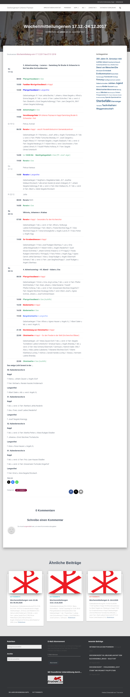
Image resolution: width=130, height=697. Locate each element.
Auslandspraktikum (101, 64)
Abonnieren (53, 663)
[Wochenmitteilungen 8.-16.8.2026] (104, 582)
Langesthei (92, 7)
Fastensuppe (100, 77)
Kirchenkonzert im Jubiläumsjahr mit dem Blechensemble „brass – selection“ (105, 657)
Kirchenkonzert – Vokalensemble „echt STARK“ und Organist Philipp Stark (104, 668)
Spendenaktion (116, 97)
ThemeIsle (119, 692)
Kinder (105, 86)
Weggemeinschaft (105, 109)
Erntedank (107, 71)
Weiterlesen (21, 622)
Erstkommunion (103, 74)
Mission (98, 92)
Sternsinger (116, 101)
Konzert (111, 86)
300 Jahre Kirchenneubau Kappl (105, 2)
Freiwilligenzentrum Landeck (112, 80)
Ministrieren (111, 89)
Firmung (100, 80)
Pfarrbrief (67, 7)
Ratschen (115, 95)
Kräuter (116, 86)
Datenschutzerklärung (108, 7)
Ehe (116, 67)
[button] (78, 7)
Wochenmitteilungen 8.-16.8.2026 (103, 600)
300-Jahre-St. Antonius (106, 59)
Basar (109, 64)
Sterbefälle (103, 101)
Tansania (99, 105)
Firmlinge (115, 77)
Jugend (119, 83)
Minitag (119, 89)
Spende (108, 97)
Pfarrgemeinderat (101, 95)
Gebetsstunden (102, 83)
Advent (105, 62)
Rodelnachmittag (100, 97)
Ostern (117, 92)
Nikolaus (104, 92)
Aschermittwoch (114, 62)
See (83, 7)
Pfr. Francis (110, 95)
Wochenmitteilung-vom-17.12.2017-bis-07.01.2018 (36, 54)
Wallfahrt (112, 105)
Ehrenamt (99, 71)
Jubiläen (111, 83)
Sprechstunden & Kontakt (52, 7)
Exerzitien (114, 74)
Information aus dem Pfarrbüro (101, 647)
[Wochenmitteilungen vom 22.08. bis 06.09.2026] (25, 582)
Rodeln (120, 95)
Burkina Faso (114, 64)
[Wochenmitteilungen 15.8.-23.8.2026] (65, 582)
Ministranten (101, 89)
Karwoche (99, 86)
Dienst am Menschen (105, 67)
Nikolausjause (111, 92)
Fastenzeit (108, 77)
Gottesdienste (119, 2)
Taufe (105, 105)
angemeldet (28, 526)
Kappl (76, 7)
